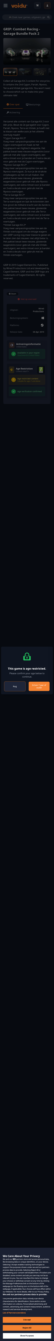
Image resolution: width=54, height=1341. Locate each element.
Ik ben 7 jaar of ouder (39, 686)
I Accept (27, 1319)
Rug (15, 686)
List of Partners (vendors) (14, 1313)
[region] (27, 1294)
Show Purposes (27, 1335)
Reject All (27, 1328)
